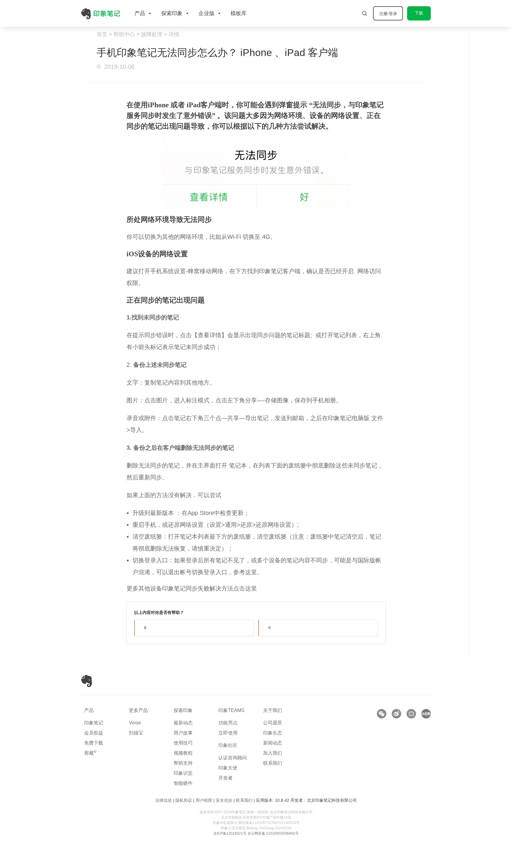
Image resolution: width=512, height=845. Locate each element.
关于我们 (272, 710)
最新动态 (183, 722)
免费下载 (93, 742)
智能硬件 (183, 783)
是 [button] (145, 627)
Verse (135, 722)
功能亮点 (228, 722)
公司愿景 (272, 722)
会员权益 (93, 732)
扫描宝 (136, 732)
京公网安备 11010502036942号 (273, 833)
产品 (89, 710)
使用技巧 (183, 742)
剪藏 (90, 753)
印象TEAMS (231, 710)
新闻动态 (272, 742)
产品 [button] (140, 13)
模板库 (239, 13)
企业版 (207, 13)
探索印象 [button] (172, 13)
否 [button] (269, 627)
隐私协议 (183, 800)
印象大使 (227, 767)
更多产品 (138, 710)
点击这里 (245, 588)
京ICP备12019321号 (230, 833)
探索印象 (183, 710)
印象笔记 (93, 722)
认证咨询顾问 (232, 757)
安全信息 (224, 800)
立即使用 (228, 732)
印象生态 (272, 732)
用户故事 (183, 732)
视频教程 (183, 753)
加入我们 (272, 753)
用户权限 (204, 800)
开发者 (225, 777)
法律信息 (163, 800)
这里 (251, 572)
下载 (419, 13)
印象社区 (227, 745)
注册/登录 (388, 14)
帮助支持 (183, 763)
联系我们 (272, 763)
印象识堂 (183, 773)
